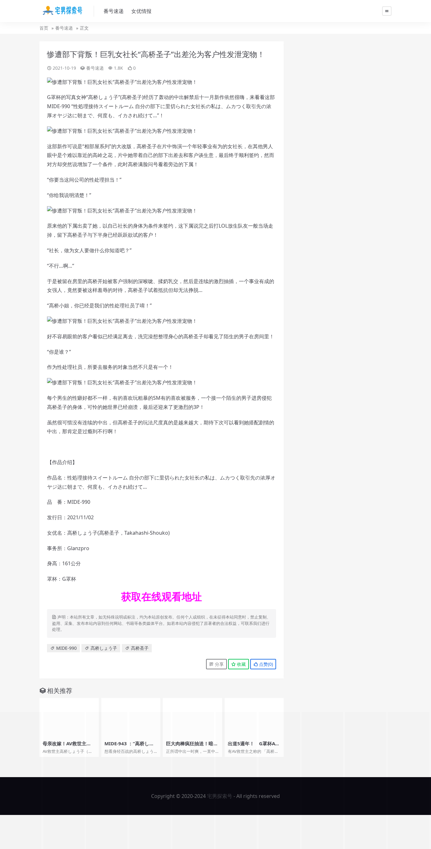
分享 (219, 664)
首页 (43, 28)
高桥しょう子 (103, 97)
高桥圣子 (132, 97)
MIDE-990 (58, 106)
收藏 (241, 664)
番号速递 (113, 11)
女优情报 (141, 11)
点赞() (265, 664)
